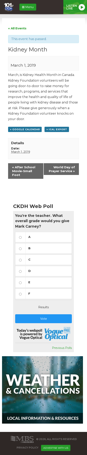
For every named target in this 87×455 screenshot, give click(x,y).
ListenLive (71, 7)
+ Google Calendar (25, 129)
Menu (29, 7)
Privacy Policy (27, 447)
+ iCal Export (56, 129)
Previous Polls (62, 348)
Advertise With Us (55, 447)
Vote (43, 319)
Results (43, 307)
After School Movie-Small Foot (23, 171)
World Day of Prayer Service (62, 169)
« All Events (17, 28)
